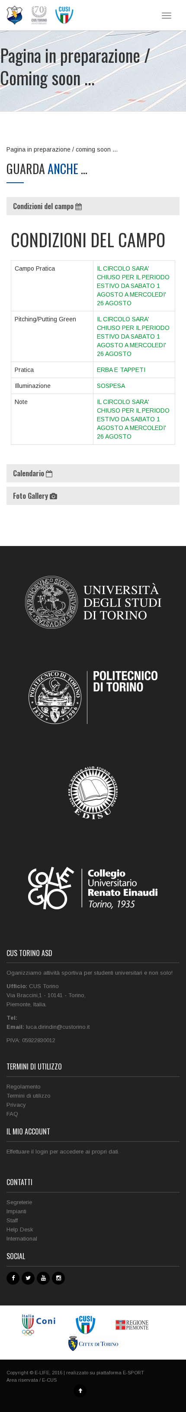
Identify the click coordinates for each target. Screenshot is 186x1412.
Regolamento (23, 1086)
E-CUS (49, 1380)
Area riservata (22, 1380)
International (21, 1238)
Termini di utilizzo (28, 1095)
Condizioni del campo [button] (44, 206)
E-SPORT (133, 1372)
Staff (12, 1220)
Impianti (16, 1211)
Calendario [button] (29, 473)
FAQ (12, 1114)
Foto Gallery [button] (31, 496)
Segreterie (19, 1202)
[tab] (93, 206)
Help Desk (19, 1229)
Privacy (16, 1105)
